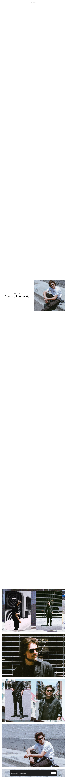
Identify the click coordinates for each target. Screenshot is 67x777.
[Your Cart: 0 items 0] (65, 2)
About (14, 2)
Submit (52, 773)
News (5, 2)
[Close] (56, 771)
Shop (2, 2)
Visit (11, 2)
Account (17, 2)
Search (8, 2)
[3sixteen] (33, 2)
